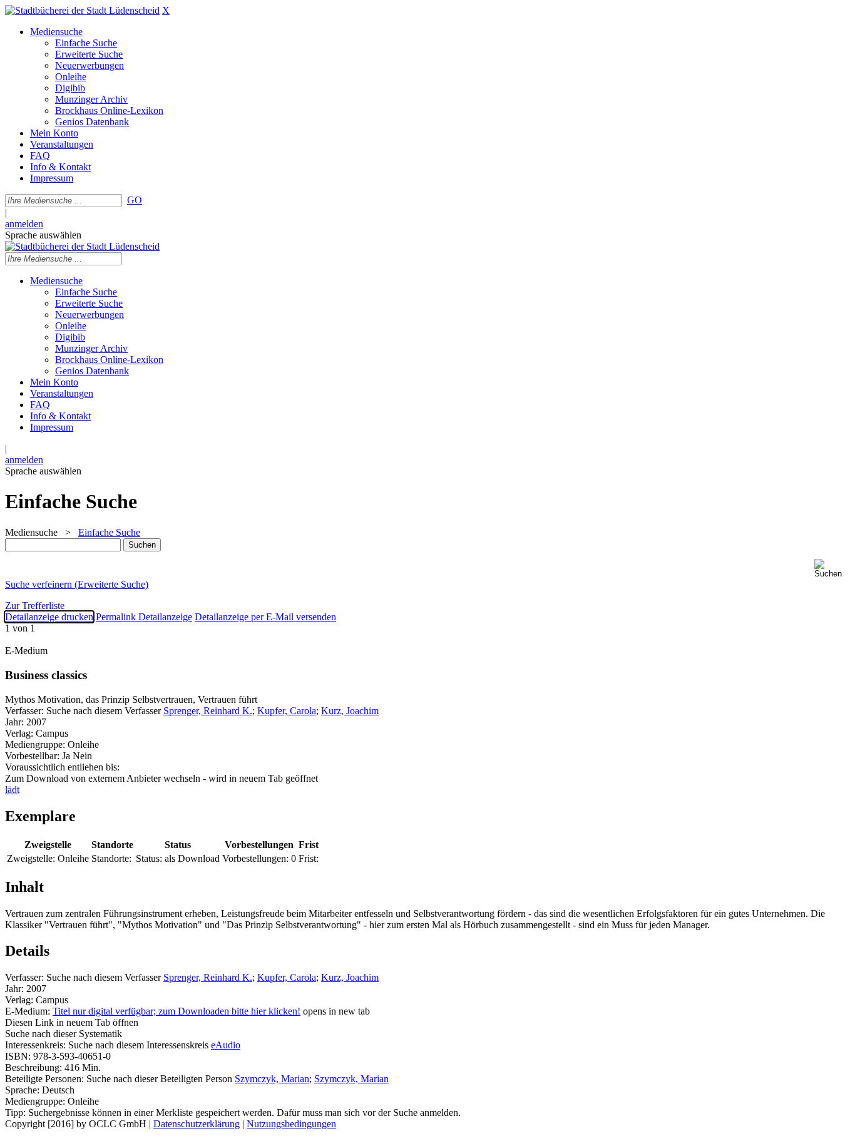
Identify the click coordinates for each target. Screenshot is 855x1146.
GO (134, 200)
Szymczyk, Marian (272, 1078)
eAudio (225, 1045)
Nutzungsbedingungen (291, 1123)
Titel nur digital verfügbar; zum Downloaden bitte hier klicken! (176, 1011)
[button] (832, 568)
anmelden (24, 223)
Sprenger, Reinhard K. (207, 710)
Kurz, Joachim (350, 710)
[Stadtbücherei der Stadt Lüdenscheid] (82, 10)
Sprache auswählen (43, 235)
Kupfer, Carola (286, 710)
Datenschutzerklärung (196, 1123)
